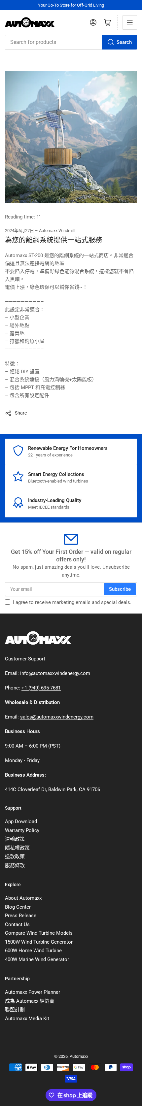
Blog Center (18, 907)
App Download (21, 821)
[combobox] (71, 42)
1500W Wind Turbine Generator (39, 942)
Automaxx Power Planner (32, 992)
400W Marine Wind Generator (37, 959)
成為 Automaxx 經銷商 (29, 1001)
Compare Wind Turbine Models (39, 933)
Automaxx (79, 1056)
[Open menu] (130, 22)
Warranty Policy (22, 830)
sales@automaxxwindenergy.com (56, 717)
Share (21, 413)
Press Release (20, 916)
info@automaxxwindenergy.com (55, 673)
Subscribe (120, 589)
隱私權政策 (17, 848)
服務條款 (15, 865)
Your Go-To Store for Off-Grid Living (71, 5)
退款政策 (15, 856)
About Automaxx (23, 898)
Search (124, 42)
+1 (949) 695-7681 (41, 688)
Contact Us (17, 924)
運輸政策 (15, 839)
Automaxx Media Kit (27, 1019)
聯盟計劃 (15, 1010)
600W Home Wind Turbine (33, 951)
